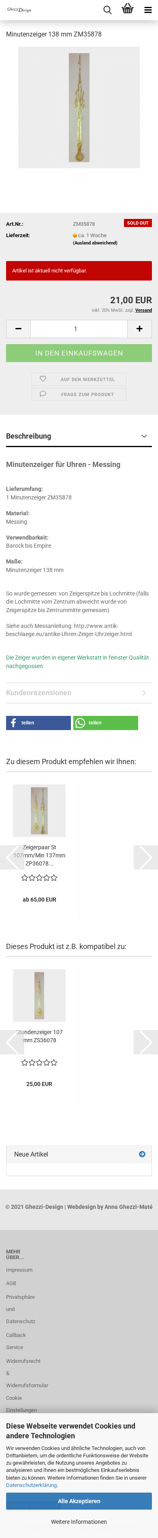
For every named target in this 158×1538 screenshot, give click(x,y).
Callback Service (16, 1341)
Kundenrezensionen (38, 692)
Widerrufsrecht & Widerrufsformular (20, 1373)
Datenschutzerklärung (31, 1485)
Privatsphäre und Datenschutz (20, 1309)
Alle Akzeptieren (79, 1501)
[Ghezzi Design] (16, 10)
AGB (11, 1283)
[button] (18, 329)
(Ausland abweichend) (95, 243)
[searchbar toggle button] (107, 10)
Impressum (19, 1270)
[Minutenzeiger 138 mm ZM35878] (79, 107)
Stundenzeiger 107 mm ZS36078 (39, 1036)
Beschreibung (28, 436)
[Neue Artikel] (142, 1154)
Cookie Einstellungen (20, 1404)
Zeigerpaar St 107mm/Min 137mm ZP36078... (39, 855)
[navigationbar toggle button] (148, 10)
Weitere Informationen (79, 1522)
